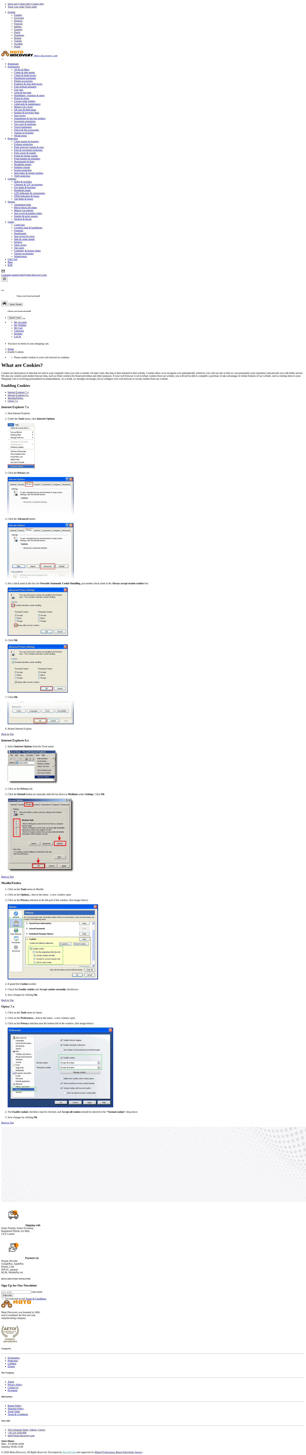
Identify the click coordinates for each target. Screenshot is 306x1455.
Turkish (18, 41)
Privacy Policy (15, 1384)
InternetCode (69, 1452)
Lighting (12, 1363)
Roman (17, 38)
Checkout (19, 330)
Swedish (18, 43)
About (11, 1381)
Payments (12, 1390)
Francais (18, 23)
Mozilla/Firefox (15, 398)
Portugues (19, 35)
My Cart (18, 328)
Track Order (14, 1411)
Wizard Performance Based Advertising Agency (118, 1452)
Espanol (18, 29)
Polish (17, 46)
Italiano (18, 26)
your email (36, 1291)
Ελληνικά (19, 18)
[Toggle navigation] (4, 279)
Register (18, 333)
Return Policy (15, 1405)
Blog (10, 262)
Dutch (17, 32)
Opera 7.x (13, 401)
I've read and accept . (26, 1298)
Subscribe (7, 1295)
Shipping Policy (16, 1408)
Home (11, 349)
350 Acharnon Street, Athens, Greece (26, 1429)
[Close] (2, 59)
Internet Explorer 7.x (18, 392)
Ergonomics (14, 1357)
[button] (11, 12)
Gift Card (12, 259)
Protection (13, 1360)
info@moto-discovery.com (21, 1435)
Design (11, 1366)
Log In (17, 336)
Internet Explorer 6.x (18, 395)
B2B (10, 265)
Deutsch (18, 20)
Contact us (13, 1387)
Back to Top (7, 734)
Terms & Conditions (36, 1298)
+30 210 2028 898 (17, 1432)
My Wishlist (20, 325)
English (18, 15)
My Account (20, 322)
